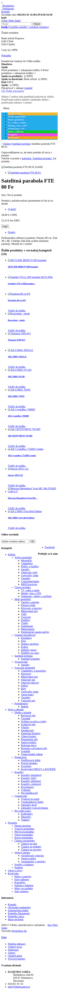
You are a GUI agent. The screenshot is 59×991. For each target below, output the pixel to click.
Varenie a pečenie (30, 602)
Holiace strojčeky (30, 644)
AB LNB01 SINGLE (17, 356)
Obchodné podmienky (19, 907)
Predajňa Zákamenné (19, 913)
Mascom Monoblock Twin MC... (22, 498)
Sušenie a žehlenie (23, 885)
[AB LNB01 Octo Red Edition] (25, 511)
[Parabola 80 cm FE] (19, 293)
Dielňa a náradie (22, 712)
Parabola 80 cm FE (17, 300)
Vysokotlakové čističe (32, 802)
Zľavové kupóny (16, 958)
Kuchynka (13, 873)
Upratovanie (20, 796)
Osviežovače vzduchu (32, 855)
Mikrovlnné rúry (29, 611)
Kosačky (19, 772)
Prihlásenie (7, 8)
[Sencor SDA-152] (18, 468)
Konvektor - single (16, 320)
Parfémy (18, 867)
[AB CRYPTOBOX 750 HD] (24, 429)
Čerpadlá (25, 718)
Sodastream (27, 626)
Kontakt (5, 11)
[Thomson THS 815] (19, 333)
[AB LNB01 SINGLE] (20, 350)
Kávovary (26, 673)
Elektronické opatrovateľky (35, 632)
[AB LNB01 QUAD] (19, 369)
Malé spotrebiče (22, 599)
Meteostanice (28, 629)
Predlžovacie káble (30, 760)
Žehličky (25, 620)
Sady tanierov (21, 891)
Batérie (24, 706)
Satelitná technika (23, 655)
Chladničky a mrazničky (33, 670)
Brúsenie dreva (29, 745)
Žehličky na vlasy (30, 653)
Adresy (11, 952)
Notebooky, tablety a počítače (36, 596)
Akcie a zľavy (15, 870)
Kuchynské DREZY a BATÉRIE (38, 769)
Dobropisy (13, 949)
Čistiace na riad (29, 843)
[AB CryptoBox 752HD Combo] (25, 449)
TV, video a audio (30, 590)
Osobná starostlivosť (25, 635)
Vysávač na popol (30, 799)
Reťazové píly (28, 715)
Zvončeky (26, 766)
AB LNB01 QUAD (16, 376)
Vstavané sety (28, 700)
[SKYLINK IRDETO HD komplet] (27, 260)
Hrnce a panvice (22, 876)
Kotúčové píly (28, 724)
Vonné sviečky (28, 858)
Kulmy (24, 647)
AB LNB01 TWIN (16, 396)
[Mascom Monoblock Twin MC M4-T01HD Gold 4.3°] (33, 491)
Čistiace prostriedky (24, 840)
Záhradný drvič (29, 805)
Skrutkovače (27, 730)
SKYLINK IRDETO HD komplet (23, 266)
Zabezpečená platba (18, 910)
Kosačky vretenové (31, 784)
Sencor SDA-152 (15, 475)
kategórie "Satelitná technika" (37, 158)
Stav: (4, 195)
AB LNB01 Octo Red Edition (21, 518)
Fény (23, 641)
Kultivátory (27, 813)
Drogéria (12, 822)
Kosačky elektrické (31, 781)
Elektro (11, 554)
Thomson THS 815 (16, 340)
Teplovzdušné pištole (32, 754)
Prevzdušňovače (29, 793)
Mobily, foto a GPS (31, 593)
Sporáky (25, 569)
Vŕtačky (25, 727)
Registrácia (7, 5)
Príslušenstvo (21, 703)
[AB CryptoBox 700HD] (21, 409)
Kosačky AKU (29, 778)
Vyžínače (25, 790)
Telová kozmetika (23, 834)
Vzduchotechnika (30, 581)
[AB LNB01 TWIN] (19, 389)
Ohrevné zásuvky (30, 682)
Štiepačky (26, 816)
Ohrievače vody (29, 572)
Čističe (24, 623)
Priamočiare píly (29, 739)
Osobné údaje (15, 955)
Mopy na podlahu (23, 888)
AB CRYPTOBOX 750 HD (20, 436)
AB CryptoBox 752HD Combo (22, 455)
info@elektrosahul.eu (19, 986)
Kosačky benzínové (31, 775)
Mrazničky (26, 560)
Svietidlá (25, 751)
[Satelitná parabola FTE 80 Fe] (24, 172)
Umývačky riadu (29, 575)
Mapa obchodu (15, 919)
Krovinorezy (27, 787)
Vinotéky (25, 578)
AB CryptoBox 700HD (18, 416)
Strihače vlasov (29, 650)
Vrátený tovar (15, 946)
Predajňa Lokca (16, 916)
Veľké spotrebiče (23, 557)
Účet (3, 937)
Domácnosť (20, 757)
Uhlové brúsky (28, 736)
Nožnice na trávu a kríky (34, 721)
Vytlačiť (12, 209)
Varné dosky (27, 694)
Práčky (24, 685)
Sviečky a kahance (24, 864)
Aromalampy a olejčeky (33, 861)
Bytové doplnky (29, 763)
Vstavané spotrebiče (24, 667)
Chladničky (27, 563)
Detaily (11, 232)
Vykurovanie (21, 661)
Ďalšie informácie (15, 91)
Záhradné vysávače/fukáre (34, 808)
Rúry (23, 688)
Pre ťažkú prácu (22, 810)
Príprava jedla (28, 605)
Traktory (25, 819)
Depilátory (26, 638)
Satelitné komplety (30, 658)
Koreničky (19, 882)
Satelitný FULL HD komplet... (21, 283)
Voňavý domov (22, 852)
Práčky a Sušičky (30, 566)
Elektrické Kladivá (30, 733)
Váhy (24, 614)
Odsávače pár (28, 679)
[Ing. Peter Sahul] (10, 20)
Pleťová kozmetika (24, 831)
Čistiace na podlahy (31, 846)
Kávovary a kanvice (31, 608)
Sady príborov (21, 879)
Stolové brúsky (29, 742)
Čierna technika (22, 587)
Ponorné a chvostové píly (34, 748)
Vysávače (26, 617)
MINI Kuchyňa (29, 584)
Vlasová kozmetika (24, 828)
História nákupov (17, 943)
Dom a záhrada (16, 709)
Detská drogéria (22, 825)
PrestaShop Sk (19, 931)
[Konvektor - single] (19, 313)
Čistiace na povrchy (31, 849)
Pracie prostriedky (23, 837)
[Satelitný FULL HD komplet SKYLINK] (30, 277)
